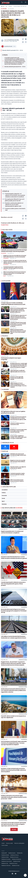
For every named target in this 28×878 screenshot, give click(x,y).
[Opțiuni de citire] (25, 875)
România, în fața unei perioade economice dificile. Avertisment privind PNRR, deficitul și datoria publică (13, 770)
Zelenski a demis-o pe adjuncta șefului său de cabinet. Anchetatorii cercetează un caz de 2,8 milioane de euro (15, 262)
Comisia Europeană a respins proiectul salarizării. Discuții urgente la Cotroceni (13, 267)
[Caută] (21, 2)
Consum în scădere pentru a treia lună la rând (15, 209)
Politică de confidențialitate (19, 843)
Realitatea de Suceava (14, 857)
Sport (4, 275)
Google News (4, 224)
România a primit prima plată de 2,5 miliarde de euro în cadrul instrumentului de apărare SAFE (14, 204)
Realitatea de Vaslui (15, 865)
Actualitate (3, 253)
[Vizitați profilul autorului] (2, 40)
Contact (3, 843)
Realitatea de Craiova (13, 863)
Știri (6, 6)
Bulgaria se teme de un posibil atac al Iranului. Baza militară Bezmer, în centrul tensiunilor (14, 256)
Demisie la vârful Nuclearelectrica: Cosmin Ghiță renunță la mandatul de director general (14, 557)
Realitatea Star (19, 853)
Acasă (3, 6)
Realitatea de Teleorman (6, 865)
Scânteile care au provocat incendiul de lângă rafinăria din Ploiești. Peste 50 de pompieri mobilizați (14, 251)
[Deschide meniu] (25, 2)
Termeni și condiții (9, 843)
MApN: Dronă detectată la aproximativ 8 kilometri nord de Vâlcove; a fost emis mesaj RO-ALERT (18, 331)
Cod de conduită (5, 845)
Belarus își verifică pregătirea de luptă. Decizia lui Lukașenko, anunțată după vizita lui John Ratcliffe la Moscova (18, 310)
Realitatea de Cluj (5, 863)
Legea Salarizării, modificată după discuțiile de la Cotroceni (17, 371)
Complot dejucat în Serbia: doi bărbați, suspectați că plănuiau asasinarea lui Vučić (13, 303)
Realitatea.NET (4, 853)
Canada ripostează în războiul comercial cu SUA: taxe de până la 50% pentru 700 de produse (13, 584)
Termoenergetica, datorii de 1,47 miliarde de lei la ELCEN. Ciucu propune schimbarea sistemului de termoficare (15, 195)
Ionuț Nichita (24, 554)
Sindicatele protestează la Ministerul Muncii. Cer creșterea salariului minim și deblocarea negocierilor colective (13, 690)
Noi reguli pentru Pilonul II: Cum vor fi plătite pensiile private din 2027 (14, 199)
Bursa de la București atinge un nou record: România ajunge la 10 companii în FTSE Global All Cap (14, 611)
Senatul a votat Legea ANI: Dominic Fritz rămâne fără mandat (16, 378)
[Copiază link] (23, 39)
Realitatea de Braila (5, 857)
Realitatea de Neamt (5, 855)
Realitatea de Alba (13, 40)
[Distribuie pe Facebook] (26, 39)
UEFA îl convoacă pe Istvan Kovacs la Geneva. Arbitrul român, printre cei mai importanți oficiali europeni (14, 273)
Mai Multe (14, 829)
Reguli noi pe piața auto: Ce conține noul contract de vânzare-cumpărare (12, 532)
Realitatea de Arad (16, 861)
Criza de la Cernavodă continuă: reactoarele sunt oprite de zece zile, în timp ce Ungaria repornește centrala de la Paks (13, 824)
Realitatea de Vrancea (15, 855)
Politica (5, 269)
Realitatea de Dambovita (16, 859)
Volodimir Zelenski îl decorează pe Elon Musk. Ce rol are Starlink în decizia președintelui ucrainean (18, 324)
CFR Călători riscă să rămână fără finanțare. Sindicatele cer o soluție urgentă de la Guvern (13, 637)
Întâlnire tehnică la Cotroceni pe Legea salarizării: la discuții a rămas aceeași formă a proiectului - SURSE (14, 797)
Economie (10, 6)
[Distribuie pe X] (26, 42)
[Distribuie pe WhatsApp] (23, 42)
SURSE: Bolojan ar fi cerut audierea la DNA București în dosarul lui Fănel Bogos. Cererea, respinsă (18, 385)
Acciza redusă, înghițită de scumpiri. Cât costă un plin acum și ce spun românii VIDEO (18, 437)
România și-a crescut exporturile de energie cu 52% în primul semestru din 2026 (18, 431)
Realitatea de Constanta (6, 859)
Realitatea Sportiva (11, 853)
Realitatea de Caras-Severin (7, 861)
